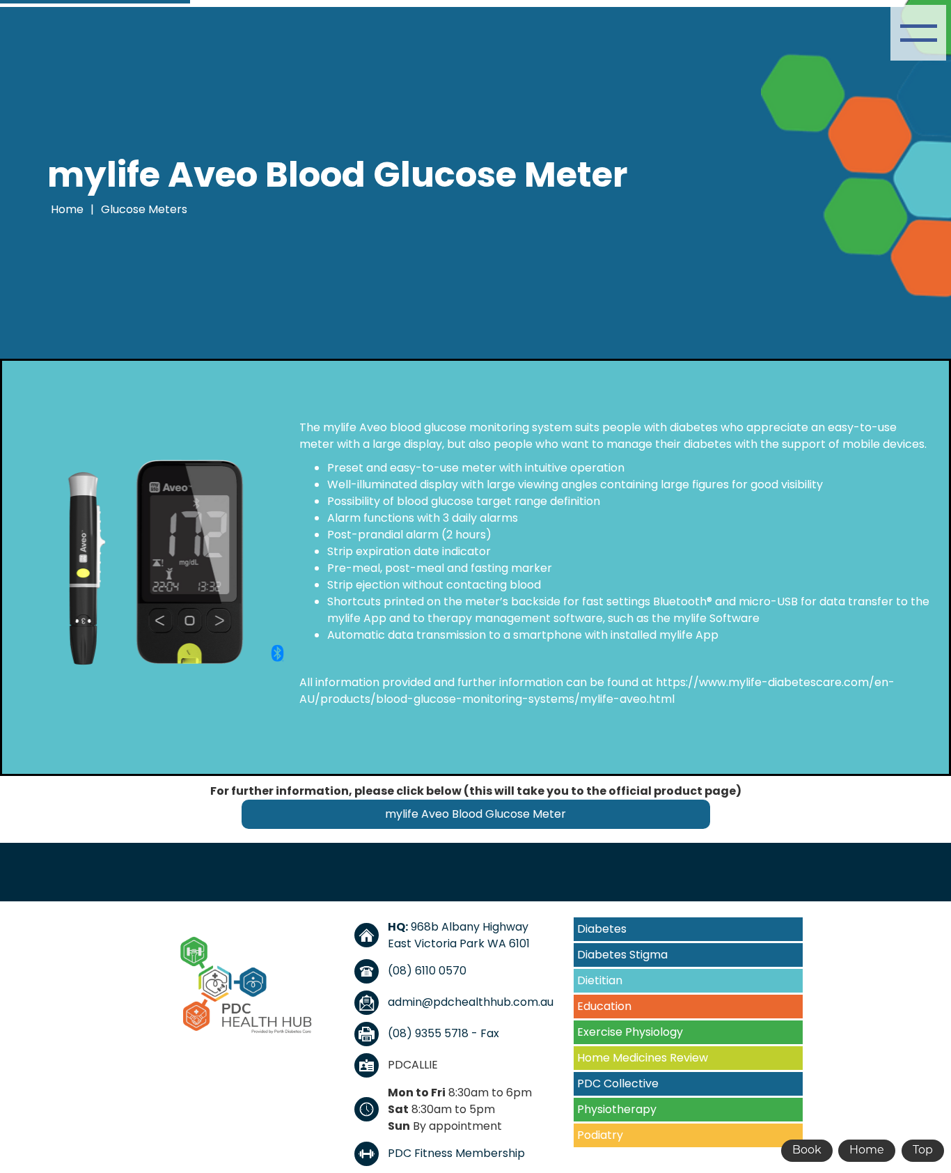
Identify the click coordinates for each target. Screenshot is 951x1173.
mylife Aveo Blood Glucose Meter (475, 814)
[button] (918, 33)
